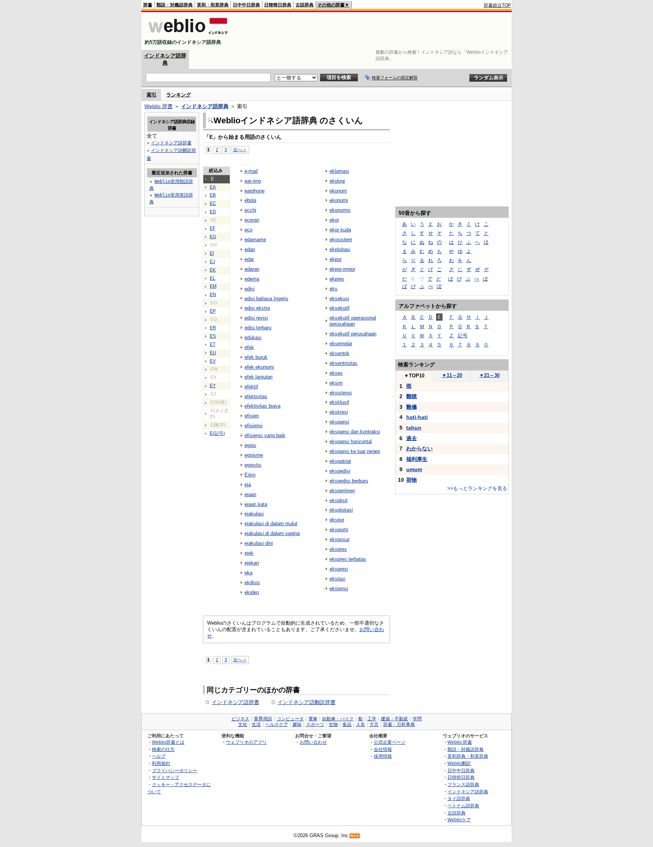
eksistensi (341, 393)
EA (213, 187)
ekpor (336, 259)
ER (213, 327)
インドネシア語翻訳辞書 (306, 702)
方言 (374, 724)
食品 (346, 724)
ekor (334, 220)
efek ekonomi (259, 367)
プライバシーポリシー (174, 770)
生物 (333, 724)
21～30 (489, 375)
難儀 (411, 407)
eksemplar (341, 343)
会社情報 (383, 749)
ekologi (337, 181)
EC (213, 203)
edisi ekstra (257, 308)
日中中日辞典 (246, 5)
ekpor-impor (342, 269)
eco (248, 230)
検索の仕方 (163, 749)
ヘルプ (159, 756)
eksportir (339, 529)
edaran (251, 269)
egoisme (253, 455)
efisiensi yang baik (264, 435)
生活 (256, 724)
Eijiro (249, 475)
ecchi (250, 210)
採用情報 (383, 756)
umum (414, 469)
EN (213, 294)
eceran (251, 220)
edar (249, 259)
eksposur (340, 539)
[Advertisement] (373, 31)
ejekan (251, 563)
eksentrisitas (343, 363)
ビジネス (240, 719)
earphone (254, 191)
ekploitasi (340, 249)
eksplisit (339, 500)
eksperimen (342, 490)
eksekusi (339, 298)
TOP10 (414, 376)
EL (212, 278)
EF (212, 228)
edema (251, 279)
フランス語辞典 (463, 784)
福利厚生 (416, 459)
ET (212, 344)
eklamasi (339, 171)
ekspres (338, 549)
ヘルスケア (276, 724)
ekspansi (339, 422)
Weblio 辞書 (158, 106)
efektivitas (255, 396)
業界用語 (263, 719)
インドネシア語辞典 (205, 106)
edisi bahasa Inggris (266, 298)
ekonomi (339, 200)
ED (213, 211)
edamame (255, 239)
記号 (462, 335)
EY (213, 385)
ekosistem (341, 239)
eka (248, 573)
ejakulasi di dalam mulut (270, 523)
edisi (249, 289)
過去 (411, 438)
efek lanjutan (258, 377)
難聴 (411, 396)
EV (213, 361)
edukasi (253, 337)
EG (213, 236)
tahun (413, 428)
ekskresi (339, 412)
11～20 (452, 375)
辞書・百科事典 (399, 724)
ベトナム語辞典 (463, 805)
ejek (249, 553)
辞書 (147, 5)
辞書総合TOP (497, 5)
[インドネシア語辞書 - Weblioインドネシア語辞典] (187, 36)
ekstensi (339, 588)
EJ (212, 261)
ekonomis (340, 210)
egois (250, 445)
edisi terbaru (257, 327)
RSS (354, 836)
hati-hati (417, 417)
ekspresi (339, 569)
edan (249, 249)
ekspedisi (340, 471)
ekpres (337, 279)
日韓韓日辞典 (277, 5)
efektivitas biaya (262, 406)
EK (213, 270)
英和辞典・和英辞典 (467, 756)
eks (333, 289)
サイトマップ (165, 777)
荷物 (411, 480)
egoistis (253, 465)
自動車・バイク (338, 719)
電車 (312, 719)
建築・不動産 (394, 719)
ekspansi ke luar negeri (355, 451)
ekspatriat (340, 461)
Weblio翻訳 (459, 763)
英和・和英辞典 (213, 5)
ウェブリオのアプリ (246, 742)
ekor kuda (340, 230)
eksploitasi (341, 510)
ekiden (251, 592)
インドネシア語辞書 (235, 702)
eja (247, 484)
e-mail (251, 171)
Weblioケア (459, 819)
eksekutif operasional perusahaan (353, 321)
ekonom (338, 191)
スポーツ (315, 724)
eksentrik (340, 353)
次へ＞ (240, 149)
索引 (151, 95)
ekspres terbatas (348, 559)
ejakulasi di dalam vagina (272, 533)
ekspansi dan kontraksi (355, 431)
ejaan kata (255, 504)
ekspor (337, 520)
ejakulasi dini (258, 543)
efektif (251, 386)
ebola (250, 200)
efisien (251, 416)
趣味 (297, 724)
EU (213, 352)
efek (249, 347)
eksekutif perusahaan (353, 334)
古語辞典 (305, 5)
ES (213, 336)
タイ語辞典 (458, 798)
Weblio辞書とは (168, 742)
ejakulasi (254, 514)
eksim (336, 383)
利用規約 (161, 763)
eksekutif (340, 308)
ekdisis (252, 582)
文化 (242, 724)
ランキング (178, 95)
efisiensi (253, 425)
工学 (371, 719)
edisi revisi (256, 318)
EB (213, 195)
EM (213, 286)
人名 (360, 724)
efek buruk (256, 357)
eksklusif (339, 402)
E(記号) (217, 433)
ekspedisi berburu (349, 481)
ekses (336, 373)
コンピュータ (290, 719)
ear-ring (252, 181)
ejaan (250, 494)
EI (212, 253)
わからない (419, 448)
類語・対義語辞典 (174, 5)
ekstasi (337, 579)
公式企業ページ (389, 742)
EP (213, 311)
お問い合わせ (313, 742)
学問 (417, 719)
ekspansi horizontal (351, 441)
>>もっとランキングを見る (477, 488)
